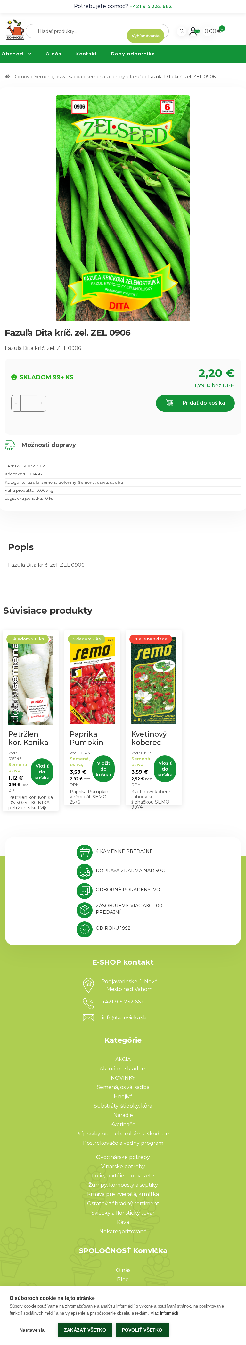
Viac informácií (164, 1313)
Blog (123, 1279)
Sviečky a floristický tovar (123, 1213)
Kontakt (86, 54)
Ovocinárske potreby (123, 1157)
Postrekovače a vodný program (123, 1143)
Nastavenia (32, 1330)
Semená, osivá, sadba (58, 76)
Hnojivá (123, 1096)
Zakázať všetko (85, 1330)
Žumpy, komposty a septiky (123, 1185)
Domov (20, 76)
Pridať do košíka (203, 403)
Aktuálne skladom (123, 1069)
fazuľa (136, 76)
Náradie (123, 1115)
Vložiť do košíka (42, 771)
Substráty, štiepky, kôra (123, 1106)
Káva (123, 1222)
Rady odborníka (133, 54)
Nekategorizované (123, 1231)
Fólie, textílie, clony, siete (123, 1176)
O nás (53, 54)
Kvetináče (123, 1124)
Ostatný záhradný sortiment (123, 1204)
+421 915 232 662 (150, 6)
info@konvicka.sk (124, 1018)
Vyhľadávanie (146, 35)
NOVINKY (123, 1078)
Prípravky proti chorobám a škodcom (123, 1134)
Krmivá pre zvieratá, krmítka (123, 1194)
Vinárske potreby (123, 1166)
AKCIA (123, 1059)
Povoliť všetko (142, 1330)
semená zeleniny (106, 76)
